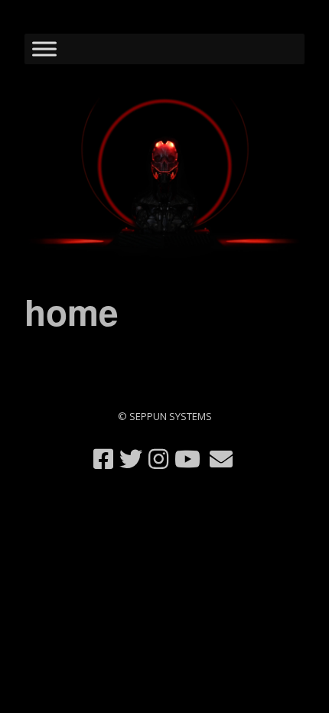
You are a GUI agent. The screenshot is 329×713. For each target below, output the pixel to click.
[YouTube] (187, 459)
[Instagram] (158, 459)
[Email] (221, 459)
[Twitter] (130, 459)
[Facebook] (103, 459)
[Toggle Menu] (44, 48)
